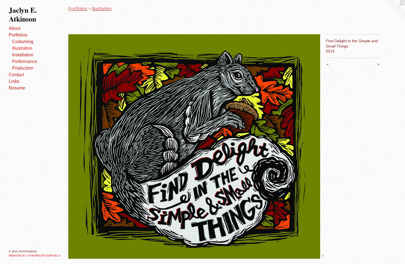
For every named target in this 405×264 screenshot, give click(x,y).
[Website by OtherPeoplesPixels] (394, 11)
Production (22, 68)
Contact (16, 74)
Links (14, 81)
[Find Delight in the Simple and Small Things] (194, 146)
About (14, 28)
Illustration (22, 48)
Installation (22, 54)
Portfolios (18, 35)
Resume (17, 88)
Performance (24, 61)
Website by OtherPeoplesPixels (34, 255)
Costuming (22, 41)
